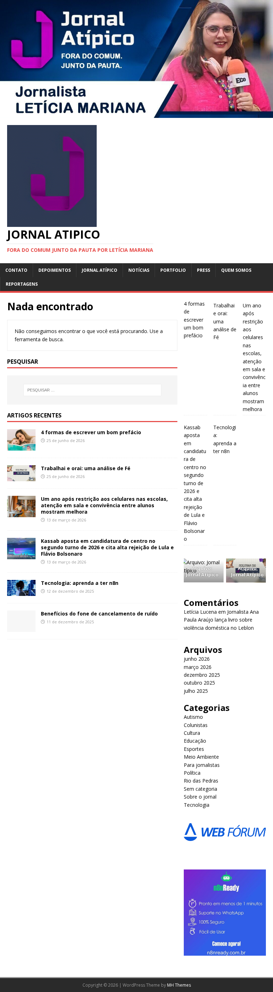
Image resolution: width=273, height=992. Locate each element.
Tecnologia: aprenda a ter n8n (79, 583)
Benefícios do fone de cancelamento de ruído (99, 613)
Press (203, 270)
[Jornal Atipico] (136, 113)
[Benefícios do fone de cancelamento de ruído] (21, 627)
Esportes (194, 749)
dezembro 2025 (202, 674)
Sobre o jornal (200, 796)
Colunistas (196, 725)
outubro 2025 (199, 682)
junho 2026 (197, 658)
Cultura (192, 732)
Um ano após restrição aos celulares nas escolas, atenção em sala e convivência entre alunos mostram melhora (104, 505)
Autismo (193, 716)
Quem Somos (236, 270)
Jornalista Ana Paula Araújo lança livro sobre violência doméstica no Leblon (221, 619)
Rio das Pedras (201, 780)
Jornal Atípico (99, 270)
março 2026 (198, 667)
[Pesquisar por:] (92, 390)
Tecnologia (196, 804)
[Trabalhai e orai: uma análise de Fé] (21, 476)
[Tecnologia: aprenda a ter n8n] (21, 591)
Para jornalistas (202, 765)
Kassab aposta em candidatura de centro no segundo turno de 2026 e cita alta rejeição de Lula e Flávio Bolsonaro (107, 547)
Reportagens (22, 284)
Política (192, 772)
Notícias (138, 270)
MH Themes (179, 985)
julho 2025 (196, 690)
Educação (195, 740)
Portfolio (173, 270)
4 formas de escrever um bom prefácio (91, 432)
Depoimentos (54, 270)
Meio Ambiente (201, 756)
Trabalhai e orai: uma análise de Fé (85, 468)
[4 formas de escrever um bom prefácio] (21, 446)
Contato (16, 270)
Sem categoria (200, 788)
